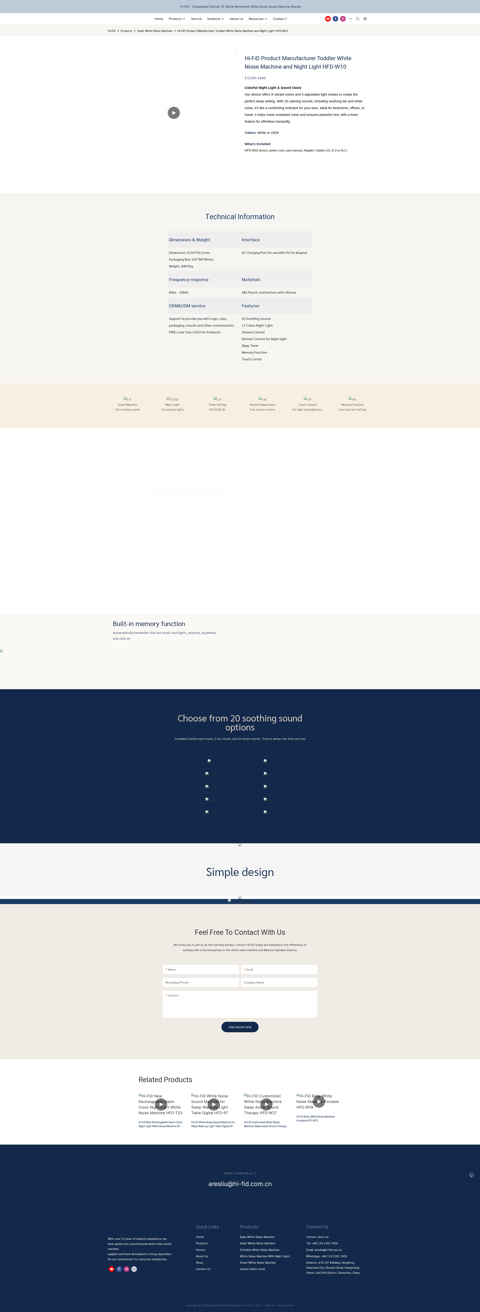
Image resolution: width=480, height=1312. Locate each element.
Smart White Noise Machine (258, 1262)
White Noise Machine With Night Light (265, 1256)
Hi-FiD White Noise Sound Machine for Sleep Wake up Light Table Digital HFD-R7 (213, 1124)
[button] (286, 18)
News (199, 1262)
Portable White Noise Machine (260, 1250)
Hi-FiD (112, 31)
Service (200, 1250)
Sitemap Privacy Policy (279, 1305)
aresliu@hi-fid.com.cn (328, 1250)
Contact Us (203, 1269)
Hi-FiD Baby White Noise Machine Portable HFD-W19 (315, 1119)
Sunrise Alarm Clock (252, 1269)
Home (200, 1237)
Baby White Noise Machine (257, 1237)
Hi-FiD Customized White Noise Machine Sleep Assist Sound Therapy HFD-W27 (265, 1124)
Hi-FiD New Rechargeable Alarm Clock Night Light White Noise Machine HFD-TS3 (161, 1124)
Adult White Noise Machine (154, 31)
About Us (202, 1256)
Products (126, 31)
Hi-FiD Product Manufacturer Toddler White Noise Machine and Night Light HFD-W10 (232, 31)
